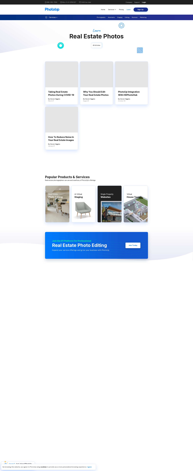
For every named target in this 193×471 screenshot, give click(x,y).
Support (137, 2)
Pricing (121, 9)
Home (103, 9)
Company (129, 2)
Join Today (133, 245)
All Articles (96, 45)
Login (144, 2)
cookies (44, 467)
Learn (129, 9)
